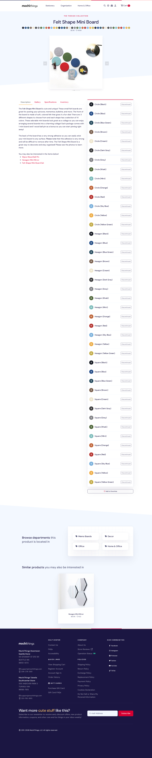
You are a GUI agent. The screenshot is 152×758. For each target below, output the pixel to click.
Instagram (115, 651)
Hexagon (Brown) (102, 261)
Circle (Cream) (101, 141)
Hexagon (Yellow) (102, 344)
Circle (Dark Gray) (102, 150)
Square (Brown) (101, 390)
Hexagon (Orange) (102, 316)
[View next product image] (107, 63)
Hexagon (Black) (101, 234)
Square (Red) (100, 454)
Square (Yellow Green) (104, 482)
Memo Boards (85, 536)
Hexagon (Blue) (101, 243)
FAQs (50, 649)
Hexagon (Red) (101, 325)
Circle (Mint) (100, 178)
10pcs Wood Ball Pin (30, 157)
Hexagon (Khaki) (102, 298)
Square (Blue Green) (103, 381)
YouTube (115, 666)
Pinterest (115, 656)
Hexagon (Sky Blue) (103, 335)
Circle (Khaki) (100, 169)
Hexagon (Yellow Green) (105, 353)
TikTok (114, 671)
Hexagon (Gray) (101, 289)
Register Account (55, 669)
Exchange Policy (84, 673)
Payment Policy (84, 681)
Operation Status (85, 653)
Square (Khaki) (101, 427)
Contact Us (53, 645)
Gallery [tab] (37, 102)
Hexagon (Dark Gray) (104, 280)
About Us (82, 645)
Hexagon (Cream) (102, 270)
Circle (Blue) (100, 113)
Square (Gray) (101, 417)
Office (81, 546)
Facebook (115, 646)
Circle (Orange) (101, 188)
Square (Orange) (102, 445)
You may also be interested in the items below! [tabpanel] (51, 135)
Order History (54, 677)
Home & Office (84, 5)
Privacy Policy (83, 685)
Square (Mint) (101, 436)
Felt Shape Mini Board (76, 22)
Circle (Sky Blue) (102, 206)
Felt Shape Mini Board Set (33, 163)
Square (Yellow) (101, 473)
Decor (111, 536)
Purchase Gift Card (56, 688)
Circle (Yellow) (101, 215)
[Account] (115, 5)
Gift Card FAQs (54, 692)
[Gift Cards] (112, 5)
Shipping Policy (84, 664)
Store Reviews (84, 649)
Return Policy (83, 669)
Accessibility (53, 653)
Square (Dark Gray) (103, 408)
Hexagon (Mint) (101, 307)
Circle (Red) (100, 197)
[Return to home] (30, 5)
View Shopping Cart (56, 664)
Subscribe (127, 713)
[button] (76, 62)
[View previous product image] (45, 63)
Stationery (50, 5)
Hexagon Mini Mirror (30, 160)
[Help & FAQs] (108, 5)
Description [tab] (26, 102)
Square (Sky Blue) (102, 463)
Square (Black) (101, 362)
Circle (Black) (100, 104)
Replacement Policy (86, 677)
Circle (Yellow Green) (104, 224)
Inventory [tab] (64, 102)
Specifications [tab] (50, 102)
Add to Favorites (111, 491)
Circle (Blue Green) (103, 123)
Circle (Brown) (101, 132)
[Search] (104, 5)
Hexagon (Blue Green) (104, 252)
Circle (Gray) (100, 160)
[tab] (72, 90)
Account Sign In (54, 673)
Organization (66, 5)
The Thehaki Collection (76, 16)
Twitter (114, 661)
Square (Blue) (100, 371)
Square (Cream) (101, 399)
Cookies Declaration (86, 690)
